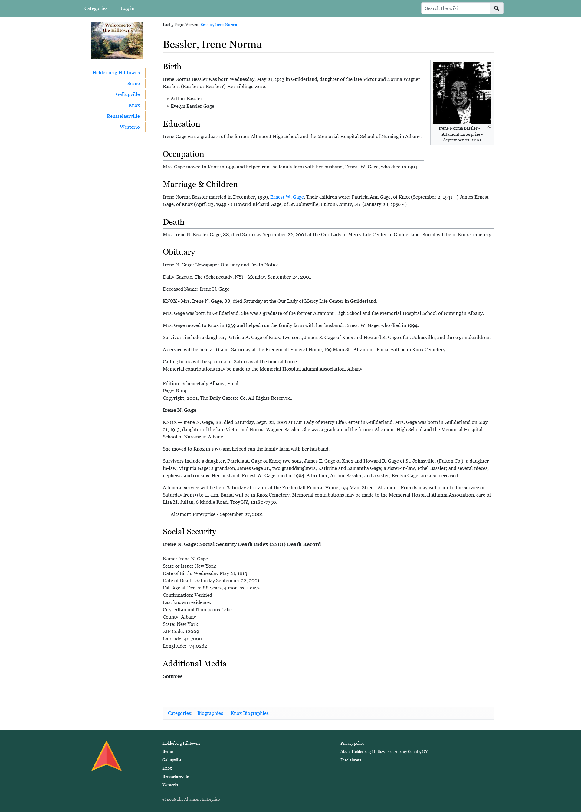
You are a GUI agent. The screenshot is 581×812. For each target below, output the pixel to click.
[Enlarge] (489, 127)
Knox (134, 105)
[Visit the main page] (117, 40)
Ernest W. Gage (287, 197)
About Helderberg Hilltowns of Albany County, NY (384, 751)
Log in (127, 8)
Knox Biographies (250, 713)
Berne (133, 83)
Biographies (210, 713)
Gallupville (128, 94)
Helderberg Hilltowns (116, 72)
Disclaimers (350, 760)
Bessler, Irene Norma (218, 24)
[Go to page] (497, 8)
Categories (95, 8)
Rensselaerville (123, 116)
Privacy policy (352, 743)
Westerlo (130, 127)
